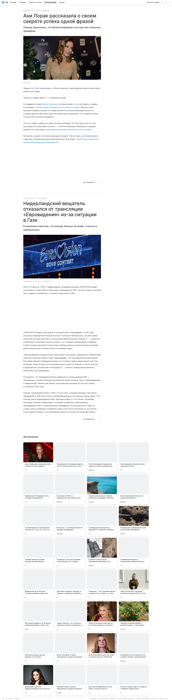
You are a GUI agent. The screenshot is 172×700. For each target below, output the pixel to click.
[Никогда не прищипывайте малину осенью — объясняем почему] (134, 616)
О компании (9, 698)
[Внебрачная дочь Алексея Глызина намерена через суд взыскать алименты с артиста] (38, 584)
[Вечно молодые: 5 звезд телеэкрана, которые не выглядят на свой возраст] (70, 648)
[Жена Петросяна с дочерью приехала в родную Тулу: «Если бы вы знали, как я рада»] (134, 584)
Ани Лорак (35, 88)
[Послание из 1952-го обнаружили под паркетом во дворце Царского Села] (70, 489)
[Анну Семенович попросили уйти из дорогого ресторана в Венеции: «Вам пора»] (38, 457)
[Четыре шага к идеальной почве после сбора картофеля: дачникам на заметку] (134, 521)
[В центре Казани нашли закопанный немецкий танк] (102, 553)
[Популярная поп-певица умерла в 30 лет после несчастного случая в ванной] (70, 457)
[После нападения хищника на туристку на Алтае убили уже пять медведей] (102, 457)
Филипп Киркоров (50, 104)
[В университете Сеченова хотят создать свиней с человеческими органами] (134, 648)
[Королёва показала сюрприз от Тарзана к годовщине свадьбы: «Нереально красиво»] (70, 584)
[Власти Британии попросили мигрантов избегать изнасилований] (134, 489)
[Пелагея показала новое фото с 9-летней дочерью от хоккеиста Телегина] (102, 616)
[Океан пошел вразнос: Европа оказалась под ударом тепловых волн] (102, 489)
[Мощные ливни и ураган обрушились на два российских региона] (70, 680)
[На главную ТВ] (6, 2)
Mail (3, 698)
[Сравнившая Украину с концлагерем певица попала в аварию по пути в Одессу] (134, 553)
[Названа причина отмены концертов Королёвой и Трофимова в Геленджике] (38, 553)
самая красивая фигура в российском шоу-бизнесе (68, 130)
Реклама (17, 698)
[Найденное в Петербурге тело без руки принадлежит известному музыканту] (38, 489)
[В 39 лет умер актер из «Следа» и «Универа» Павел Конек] (134, 680)
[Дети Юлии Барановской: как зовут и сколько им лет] (102, 680)
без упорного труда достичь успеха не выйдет (59, 107)
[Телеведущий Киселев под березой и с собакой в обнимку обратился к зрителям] (102, 521)
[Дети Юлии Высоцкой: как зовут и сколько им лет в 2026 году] (102, 648)
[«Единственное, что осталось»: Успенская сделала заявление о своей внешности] (70, 616)
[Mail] (3, 2)
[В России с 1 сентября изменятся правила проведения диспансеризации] (70, 521)
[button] (62, 58)
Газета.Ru (46, 10)
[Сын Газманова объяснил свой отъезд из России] (134, 457)
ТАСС (44, 198)
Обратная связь (163, 698)
